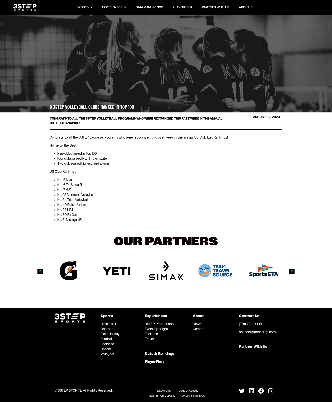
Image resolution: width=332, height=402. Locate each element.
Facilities (151, 334)
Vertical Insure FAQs (193, 395)
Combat (107, 329)
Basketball (108, 324)
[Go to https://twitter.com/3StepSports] (242, 391)
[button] (40, 271)
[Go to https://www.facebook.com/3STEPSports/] (261, 391)
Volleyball (108, 354)
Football (107, 339)
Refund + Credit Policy (162, 395)
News (197, 324)
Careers (198, 329)
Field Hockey (110, 334)
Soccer (106, 349)
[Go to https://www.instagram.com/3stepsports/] (271, 391)
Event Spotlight (156, 329)
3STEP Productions (159, 324)
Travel (149, 339)
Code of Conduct (189, 390)
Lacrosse (107, 344)
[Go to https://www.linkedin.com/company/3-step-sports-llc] (251, 391)
